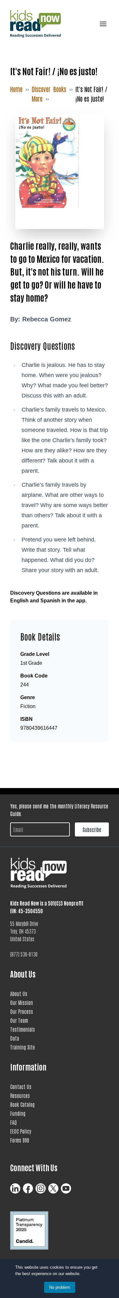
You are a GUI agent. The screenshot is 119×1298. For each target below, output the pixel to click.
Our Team (19, 1020)
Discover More (41, 94)
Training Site (22, 1047)
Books (59, 89)
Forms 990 (19, 1140)
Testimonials (22, 1029)
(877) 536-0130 (24, 954)
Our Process (21, 1011)
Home (16, 89)
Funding (17, 1113)
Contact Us (20, 1086)
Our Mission (21, 1002)
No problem (59, 1287)
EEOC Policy (20, 1131)
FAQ (13, 1122)
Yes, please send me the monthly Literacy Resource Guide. (59, 810)
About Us (18, 993)
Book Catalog (22, 1104)
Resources (20, 1095)
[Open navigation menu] (102, 24)
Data (14, 1038)
